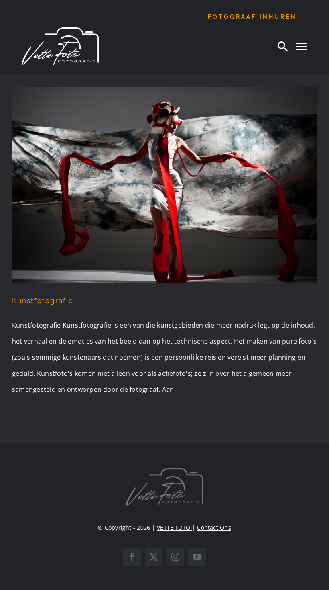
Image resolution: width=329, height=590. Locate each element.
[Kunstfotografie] (164, 185)
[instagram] (175, 557)
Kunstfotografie (42, 301)
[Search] (283, 46)
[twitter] (153, 557)
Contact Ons (214, 527)
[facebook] (132, 557)
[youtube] (197, 557)
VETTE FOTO (174, 527)
